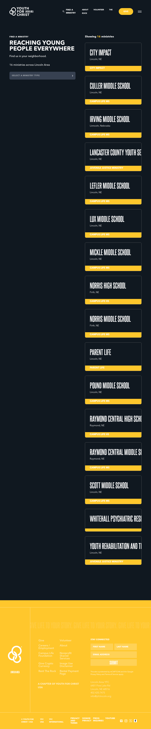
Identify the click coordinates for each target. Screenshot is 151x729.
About (85, 10)
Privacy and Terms (74, 720)
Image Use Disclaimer (66, 665)
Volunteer (98, 10)
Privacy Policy (96, 674)
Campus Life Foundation (46, 654)
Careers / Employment (46, 647)
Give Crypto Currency (45, 665)
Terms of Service (111, 674)
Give (41, 640)
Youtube (110, 718)
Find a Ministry (71, 11)
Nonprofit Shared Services (66, 656)
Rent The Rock (47, 671)
